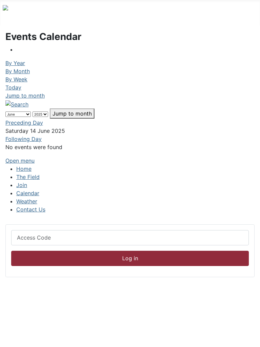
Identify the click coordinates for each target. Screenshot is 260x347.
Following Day (23, 139)
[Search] (16, 103)
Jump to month (25, 95)
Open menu (20, 160)
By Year (15, 63)
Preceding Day (24, 122)
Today (13, 87)
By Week (16, 79)
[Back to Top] (251, 338)
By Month (17, 71)
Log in (130, 258)
